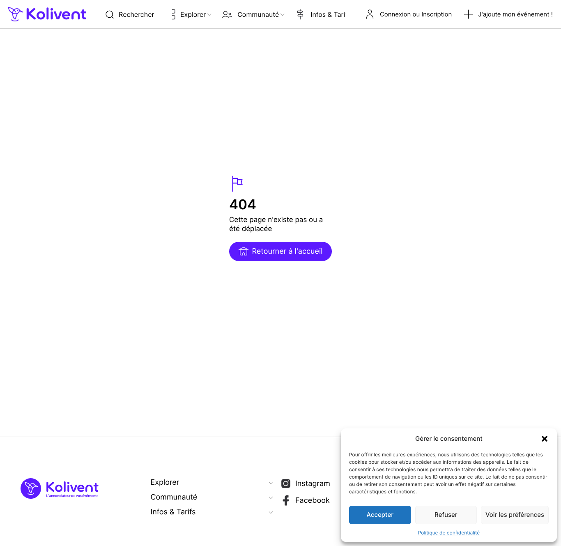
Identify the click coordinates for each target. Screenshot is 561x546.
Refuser (446, 514)
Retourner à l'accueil (287, 251)
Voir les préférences (514, 514)
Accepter (380, 514)
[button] (544, 439)
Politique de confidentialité (449, 533)
